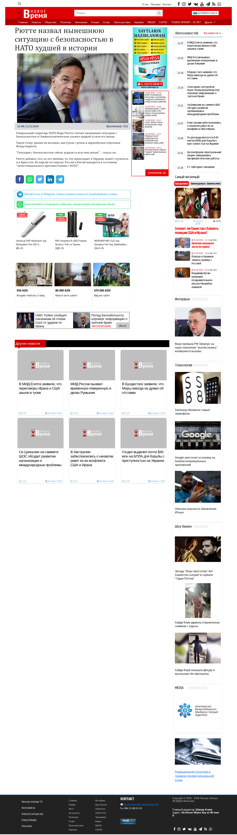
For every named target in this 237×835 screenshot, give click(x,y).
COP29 (163, 22)
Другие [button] (209, 22)
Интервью (100, 800)
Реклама (155, 4)
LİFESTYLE (100, 813)
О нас (145, 4)
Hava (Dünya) (29, 820)
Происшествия (122, 22)
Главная (23, 22)
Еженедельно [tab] (198, 183)
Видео (98, 821)
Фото (71, 809)
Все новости (211, 33)
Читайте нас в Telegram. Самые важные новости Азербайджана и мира (70, 194)
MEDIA (151, 22)
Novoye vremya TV (32, 801)
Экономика (81, 22)
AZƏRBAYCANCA (207, 13)
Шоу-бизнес (101, 805)
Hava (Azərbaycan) (32, 814)
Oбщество (50, 22)
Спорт (106, 22)
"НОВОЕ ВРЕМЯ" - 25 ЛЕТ (186, 22)
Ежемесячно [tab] (214, 183)
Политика (65, 22)
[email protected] (132, 804)
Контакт (167, 4)
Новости (36, 22)
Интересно (74, 813)
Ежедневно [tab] (181, 183)
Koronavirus (28, 807)
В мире (95, 22)
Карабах (139, 22)
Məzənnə (27, 826)
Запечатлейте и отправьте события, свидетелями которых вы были (69, 204)
